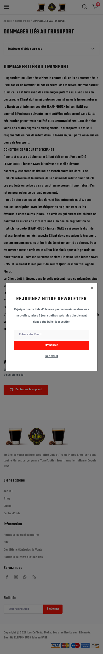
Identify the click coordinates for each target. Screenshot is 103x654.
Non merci (51, 356)
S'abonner (51, 345)
